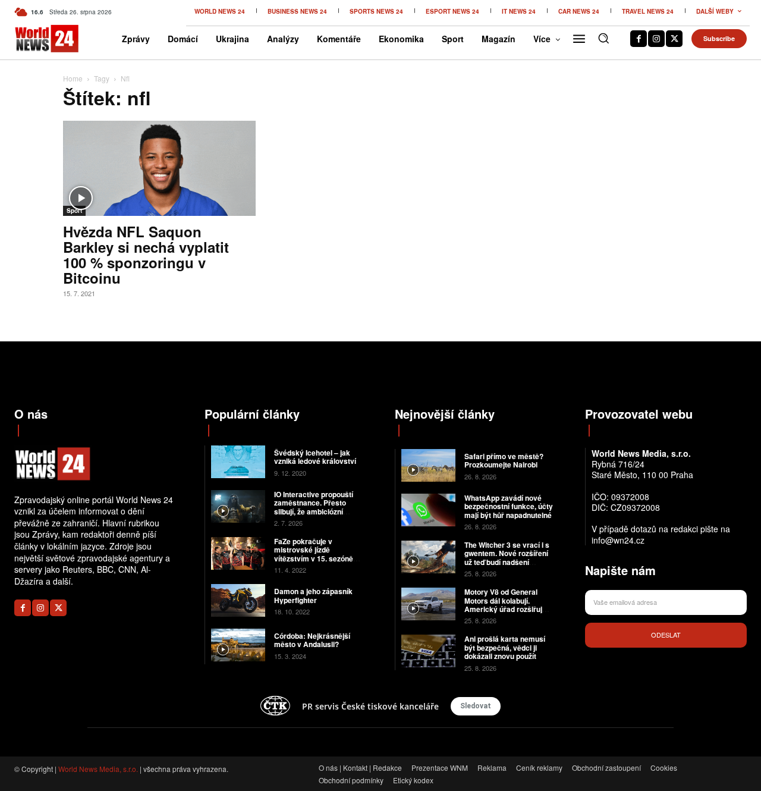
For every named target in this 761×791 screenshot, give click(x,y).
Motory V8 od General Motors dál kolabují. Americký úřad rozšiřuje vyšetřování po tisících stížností (505, 609)
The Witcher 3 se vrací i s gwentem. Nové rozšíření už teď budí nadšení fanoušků (506, 557)
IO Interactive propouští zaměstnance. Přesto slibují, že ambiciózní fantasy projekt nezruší (313, 507)
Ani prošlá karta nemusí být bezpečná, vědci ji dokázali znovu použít (504, 647)
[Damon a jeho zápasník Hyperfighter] (238, 600)
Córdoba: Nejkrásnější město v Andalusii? (312, 639)
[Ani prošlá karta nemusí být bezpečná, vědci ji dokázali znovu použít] (428, 651)
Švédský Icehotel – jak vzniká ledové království (315, 456)
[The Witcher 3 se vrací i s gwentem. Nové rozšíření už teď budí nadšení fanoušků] (428, 557)
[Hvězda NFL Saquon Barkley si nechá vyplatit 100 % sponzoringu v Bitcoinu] (159, 168)
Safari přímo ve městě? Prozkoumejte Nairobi (503, 460)
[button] (603, 38)
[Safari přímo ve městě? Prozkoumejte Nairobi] (428, 465)
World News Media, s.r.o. (98, 769)
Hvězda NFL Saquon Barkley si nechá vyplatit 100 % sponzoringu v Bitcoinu (146, 254)
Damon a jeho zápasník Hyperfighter (313, 595)
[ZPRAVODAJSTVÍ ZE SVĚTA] (30, 38)
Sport (74, 210)
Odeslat (666, 634)
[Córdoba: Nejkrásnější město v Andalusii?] (238, 645)
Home (73, 78)
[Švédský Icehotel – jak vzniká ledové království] (238, 461)
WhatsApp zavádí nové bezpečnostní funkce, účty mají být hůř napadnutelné (508, 506)
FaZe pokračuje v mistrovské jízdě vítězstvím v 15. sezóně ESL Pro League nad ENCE (313, 558)
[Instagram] (656, 38)
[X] (674, 38)
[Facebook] (638, 38)
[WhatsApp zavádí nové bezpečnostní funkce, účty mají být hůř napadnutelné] (428, 510)
